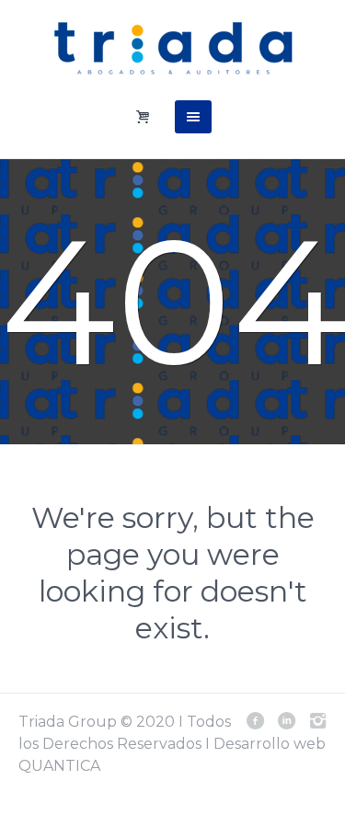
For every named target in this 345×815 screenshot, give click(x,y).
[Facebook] (255, 720)
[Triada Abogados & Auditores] (173, 47)
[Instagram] (317, 720)
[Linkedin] (286, 720)
